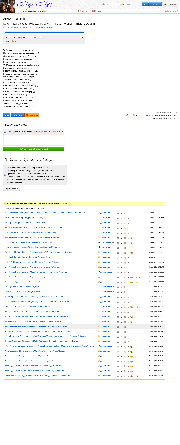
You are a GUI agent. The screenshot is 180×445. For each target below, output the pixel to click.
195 (121, 302)
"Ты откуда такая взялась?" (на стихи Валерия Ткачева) (27, 306)
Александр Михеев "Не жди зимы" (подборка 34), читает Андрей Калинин (34, 371)
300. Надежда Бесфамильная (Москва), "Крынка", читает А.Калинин (32, 237)
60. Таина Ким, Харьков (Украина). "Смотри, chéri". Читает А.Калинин (32, 311)
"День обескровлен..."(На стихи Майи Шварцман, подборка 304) (30, 232)
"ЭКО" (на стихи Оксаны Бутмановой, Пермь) (23, 287)
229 (121, 292)
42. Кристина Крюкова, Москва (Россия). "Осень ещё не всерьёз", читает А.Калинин (38, 331)
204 (121, 371)
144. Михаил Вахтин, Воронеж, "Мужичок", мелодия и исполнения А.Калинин (36, 277)
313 (121, 322)
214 (9, 41)
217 (121, 366)
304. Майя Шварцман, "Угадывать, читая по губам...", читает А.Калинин (33, 227)
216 (121, 258)
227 (121, 248)
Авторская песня (107, 218)
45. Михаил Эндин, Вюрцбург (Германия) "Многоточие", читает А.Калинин (34, 282)
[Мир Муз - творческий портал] (35, 4)
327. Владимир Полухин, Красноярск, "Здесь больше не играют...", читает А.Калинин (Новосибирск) (45, 213)
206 (121, 267)
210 (121, 233)
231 (121, 337)
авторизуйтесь (57, 132)
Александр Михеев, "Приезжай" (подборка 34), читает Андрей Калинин (33, 366)
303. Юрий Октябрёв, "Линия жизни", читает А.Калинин (27, 223)
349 (121, 376)
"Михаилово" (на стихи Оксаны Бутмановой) (22, 292)
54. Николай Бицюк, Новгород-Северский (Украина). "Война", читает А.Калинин (36, 316)
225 (121, 356)
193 (121, 312)
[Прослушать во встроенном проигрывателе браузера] (82, 37)
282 (121, 218)
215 (121, 332)
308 (121, 307)
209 (121, 213)
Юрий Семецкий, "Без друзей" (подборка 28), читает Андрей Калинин (32, 356)
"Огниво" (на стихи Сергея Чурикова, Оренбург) (24, 218)
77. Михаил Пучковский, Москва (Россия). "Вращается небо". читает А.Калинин (37, 302)
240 (121, 228)
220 (121, 361)
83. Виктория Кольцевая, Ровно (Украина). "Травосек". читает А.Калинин (34, 297)
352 (121, 243)
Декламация (45, 28)
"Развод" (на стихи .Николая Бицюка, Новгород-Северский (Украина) (32, 247)
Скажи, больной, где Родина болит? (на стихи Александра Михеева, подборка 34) (37, 376)
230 (121, 272)
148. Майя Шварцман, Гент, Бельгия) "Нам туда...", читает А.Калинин (32, 262)
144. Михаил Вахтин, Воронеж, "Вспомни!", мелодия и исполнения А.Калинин (36, 272)
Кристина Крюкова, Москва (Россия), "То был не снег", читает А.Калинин (36, 326)
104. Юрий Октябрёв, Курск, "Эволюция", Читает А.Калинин (29, 257)
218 (121, 317)
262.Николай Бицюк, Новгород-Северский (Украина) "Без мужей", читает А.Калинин (38, 252)
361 (121, 277)
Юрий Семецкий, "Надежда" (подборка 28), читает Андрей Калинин (32, 361)
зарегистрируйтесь (40, 132)
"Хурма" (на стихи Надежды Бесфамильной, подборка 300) (28, 242)
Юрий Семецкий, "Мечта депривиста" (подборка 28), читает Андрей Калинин (35, 351)
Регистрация (155, 4)
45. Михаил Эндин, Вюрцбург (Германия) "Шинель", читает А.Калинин (33, 321)
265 (121, 238)
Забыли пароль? (171, 11)
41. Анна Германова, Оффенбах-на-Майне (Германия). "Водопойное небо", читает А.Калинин (42, 341)
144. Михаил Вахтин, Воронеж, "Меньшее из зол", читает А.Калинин (32, 267)
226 (121, 263)
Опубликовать (11, 189)
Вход (145, 4)
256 (121, 297)
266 (121, 347)
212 (121, 223)
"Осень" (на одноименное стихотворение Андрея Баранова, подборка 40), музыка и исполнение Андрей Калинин (50, 346)
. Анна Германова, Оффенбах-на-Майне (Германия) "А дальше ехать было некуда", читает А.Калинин (45, 336)
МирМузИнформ (170, 4)
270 (121, 282)
